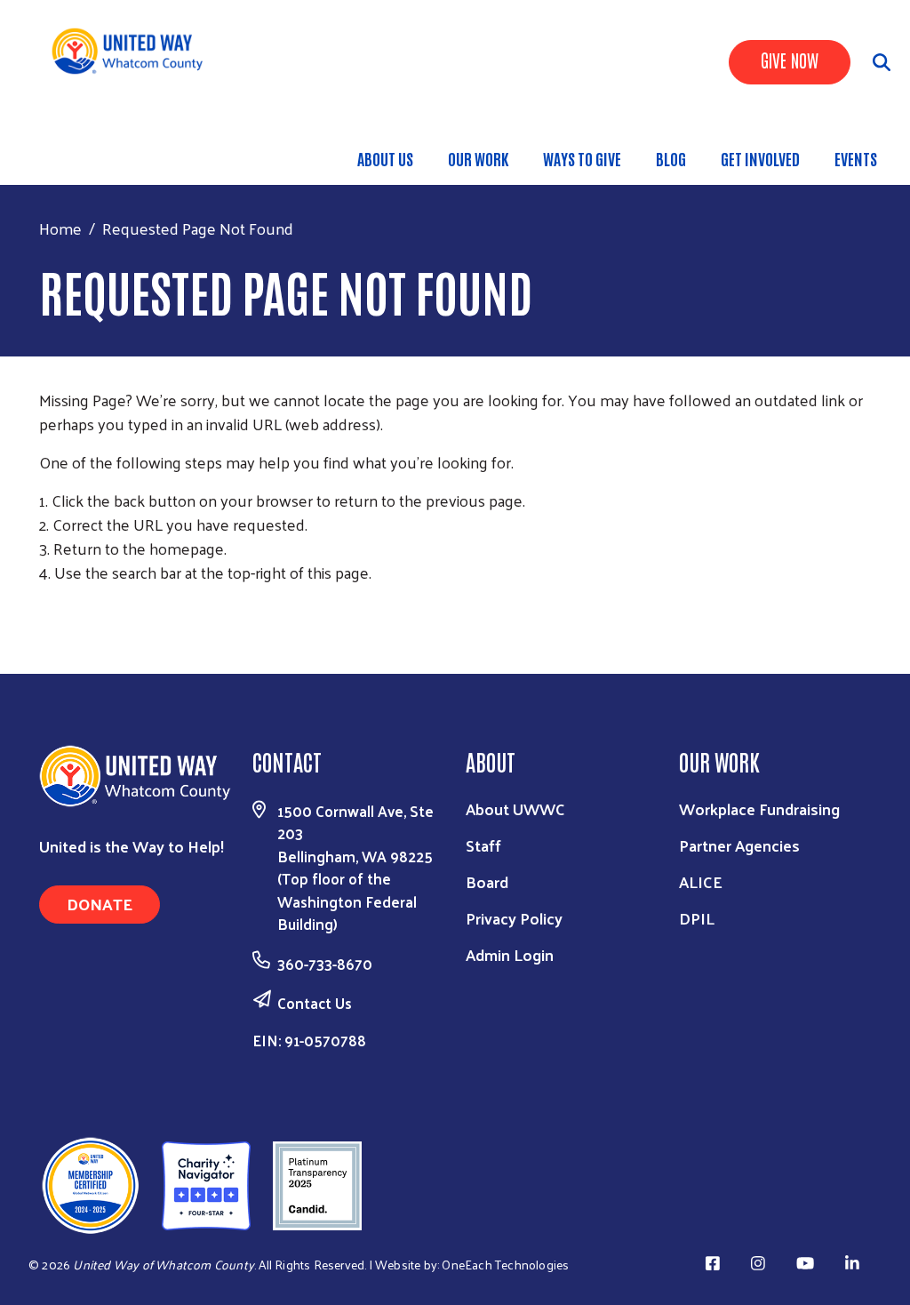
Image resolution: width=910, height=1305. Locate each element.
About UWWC (515, 808)
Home (60, 228)
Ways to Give (582, 158)
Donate (99, 903)
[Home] (134, 51)
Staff (483, 845)
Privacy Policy (514, 918)
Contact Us (314, 1002)
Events (855, 158)
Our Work (478, 158)
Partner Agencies (739, 845)
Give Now (789, 59)
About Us (385, 158)
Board (487, 881)
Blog (671, 158)
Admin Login (510, 954)
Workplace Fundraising (759, 808)
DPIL (696, 918)
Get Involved (760, 158)
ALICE (700, 881)
